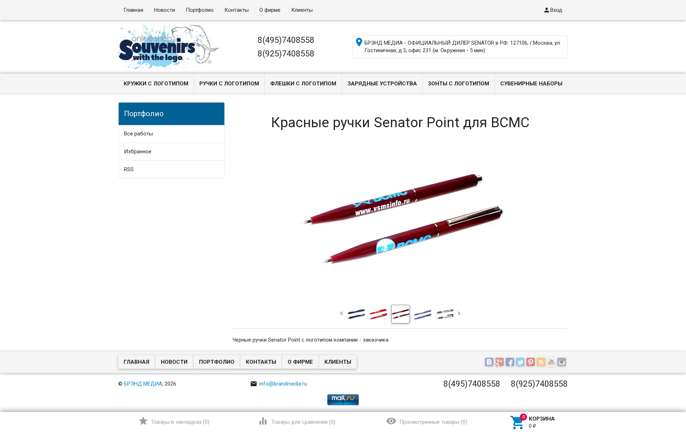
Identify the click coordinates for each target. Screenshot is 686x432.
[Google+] (500, 362)
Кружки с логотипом (156, 83)
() (174, 421)
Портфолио (200, 10)
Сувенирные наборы (531, 83)
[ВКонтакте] (490, 362)
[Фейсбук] (511, 362)
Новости (164, 10)
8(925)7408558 (286, 54)
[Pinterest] (531, 362)
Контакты (236, 10)
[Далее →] (400, 298)
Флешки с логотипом (303, 83)
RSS (129, 169)
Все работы (138, 133)
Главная (133, 10)
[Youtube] (552, 362)
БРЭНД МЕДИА (143, 384)
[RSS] (542, 362)
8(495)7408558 (286, 40)
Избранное (137, 151)
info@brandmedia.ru (278, 384)
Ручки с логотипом (229, 83)
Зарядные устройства (382, 83)
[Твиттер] (521, 362)
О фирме (269, 10)
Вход (552, 10)
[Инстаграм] (562, 362)
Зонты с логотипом (458, 83)
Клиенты (302, 10)
